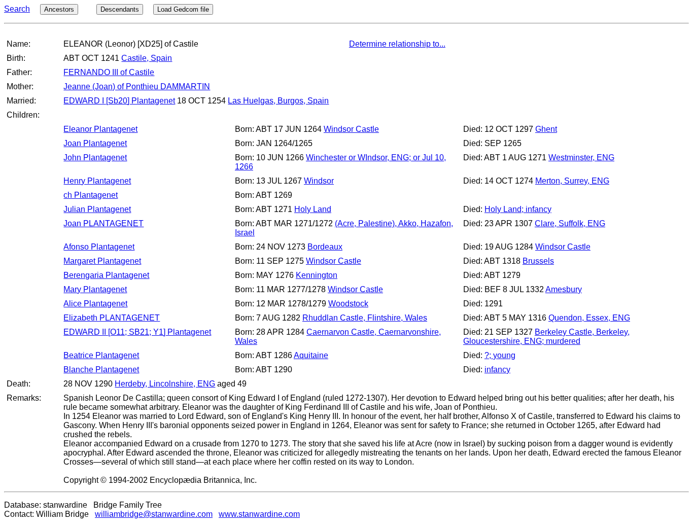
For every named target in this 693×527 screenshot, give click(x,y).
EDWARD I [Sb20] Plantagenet (119, 100)
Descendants (119, 9)
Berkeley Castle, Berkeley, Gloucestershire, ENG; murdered (546, 336)
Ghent (546, 129)
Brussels (538, 261)
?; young (499, 355)
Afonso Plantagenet (98, 246)
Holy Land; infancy (517, 209)
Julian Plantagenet (97, 209)
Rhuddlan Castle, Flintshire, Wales (364, 317)
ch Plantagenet (90, 195)
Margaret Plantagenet (102, 261)
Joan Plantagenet (95, 143)
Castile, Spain (146, 58)
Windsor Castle (351, 129)
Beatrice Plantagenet (101, 355)
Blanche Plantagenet (101, 369)
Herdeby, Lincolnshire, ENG (165, 383)
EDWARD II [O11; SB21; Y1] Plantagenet (137, 332)
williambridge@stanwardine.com (154, 514)
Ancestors (59, 9)
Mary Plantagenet (95, 289)
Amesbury (563, 289)
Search (17, 9)
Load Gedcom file (183, 9)
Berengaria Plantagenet (106, 275)
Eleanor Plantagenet (100, 129)
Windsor (319, 181)
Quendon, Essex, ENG (589, 317)
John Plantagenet (95, 157)
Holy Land (312, 209)
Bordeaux (324, 246)
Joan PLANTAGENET (103, 223)
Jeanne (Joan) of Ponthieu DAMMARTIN (136, 86)
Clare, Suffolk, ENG (570, 223)
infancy (497, 369)
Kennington (316, 275)
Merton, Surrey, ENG (572, 181)
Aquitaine (311, 355)
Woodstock (348, 303)
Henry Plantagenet (97, 181)
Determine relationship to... (397, 44)
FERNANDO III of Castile (108, 72)
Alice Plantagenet (95, 303)
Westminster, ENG (581, 157)
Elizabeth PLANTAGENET (111, 317)
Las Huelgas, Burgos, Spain (278, 100)
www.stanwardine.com (259, 514)
